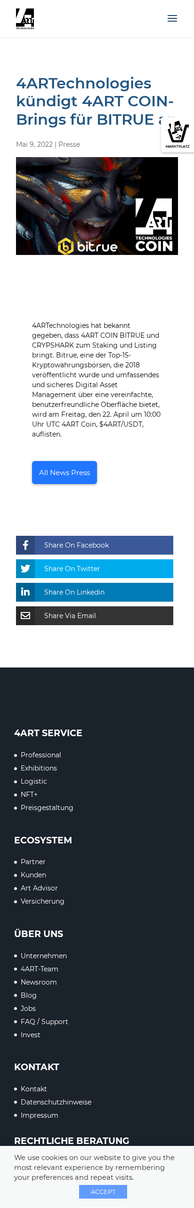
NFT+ (29, 794)
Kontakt (34, 1089)
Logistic (34, 781)
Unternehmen (44, 956)
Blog (29, 995)
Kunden (33, 875)
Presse (69, 144)
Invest (30, 1035)
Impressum (39, 1115)
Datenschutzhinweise (56, 1102)
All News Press (64, 472)
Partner (33, 862)
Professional (41, 755)
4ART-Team (39, 969)
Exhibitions (39, 768)
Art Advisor (39, 888)
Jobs (28, 1008)
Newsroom (39, 982)
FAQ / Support (44, 1021)
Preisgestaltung (47, 807)
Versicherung (43, 901)
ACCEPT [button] (103, 1191)
